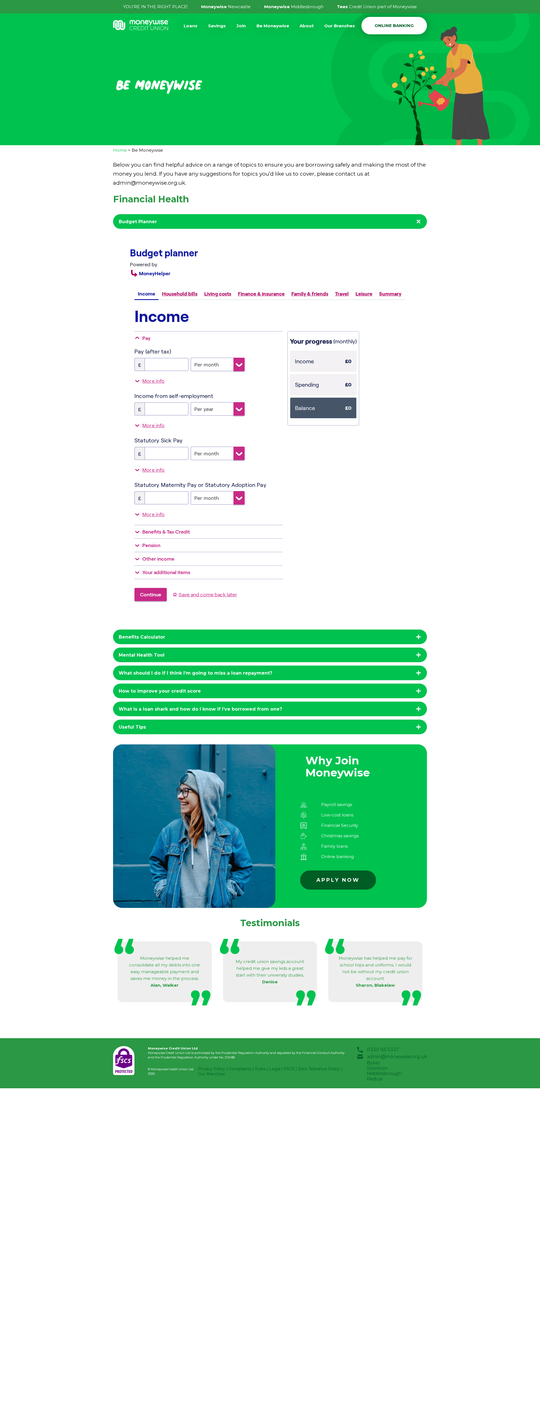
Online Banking (394, 25)
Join (241, 25)
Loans (190, 25)
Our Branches (339, 25)
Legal (274, 1068)
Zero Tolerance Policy (319, 1068)
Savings (217, 25)
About (307, 25)
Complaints (240, 1068)
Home (120, 150)
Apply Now (338, 880)
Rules (260, 1068)
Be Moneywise (272, 25)
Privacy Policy (211, 1068)
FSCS (289, 1068)
